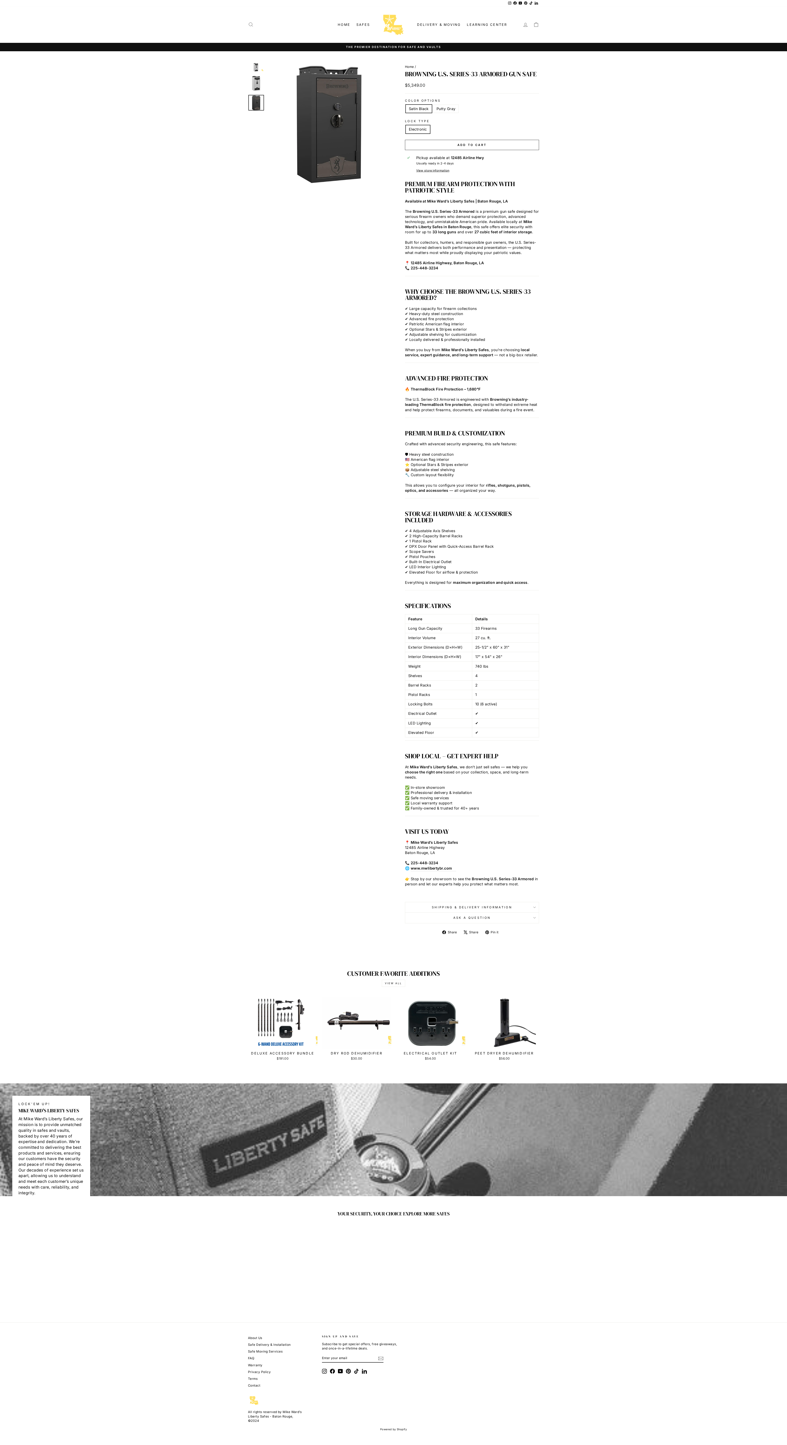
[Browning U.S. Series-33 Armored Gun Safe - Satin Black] (280, 1298)
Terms (253, 1379)
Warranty (255, 1365)
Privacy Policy (259, 1372)
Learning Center (487, 25)
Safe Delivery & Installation (269, 1345)
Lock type (417, 121)
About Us (255, 1338)
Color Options (423, 100)
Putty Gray (446, 109)
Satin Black (419, 109)
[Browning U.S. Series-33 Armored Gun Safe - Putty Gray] (285, 1298)
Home (344, 25)
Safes (363, 25)
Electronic (418, 129)
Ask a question (472, 917)
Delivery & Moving (439, 25)
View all (393, 983)
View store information (432, 170)
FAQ (251, 1358)
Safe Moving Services (265, 1351)
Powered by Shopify (393, 1429)
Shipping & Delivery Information (472, 907)
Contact (254, 1385)
